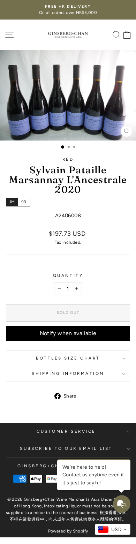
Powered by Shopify (68, 531)
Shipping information (68, 373)
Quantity (68, 275)
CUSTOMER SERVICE (66, 431)
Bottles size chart (68, 358)
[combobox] (112, 529)
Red (68, 159)
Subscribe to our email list (66, 448)
